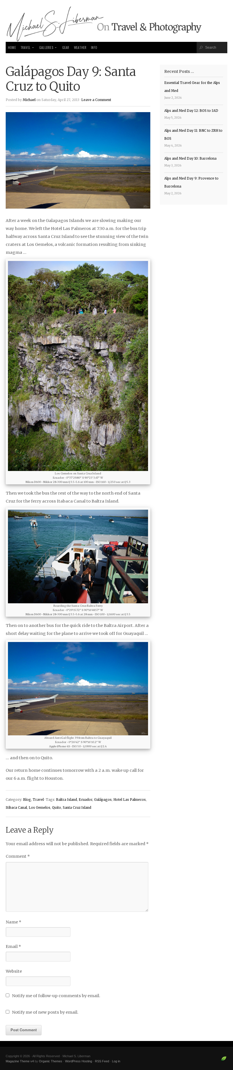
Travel (25, 47)
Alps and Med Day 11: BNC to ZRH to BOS (193, 135)
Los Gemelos (39, 808)
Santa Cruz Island (77, 808)
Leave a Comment (96, 100)
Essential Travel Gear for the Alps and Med (192, 87)
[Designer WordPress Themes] (223, 1061)
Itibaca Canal (16, 808)
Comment (18, 856)
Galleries (46, 47)
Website (14, 971)
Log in (116, 1061)
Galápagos (103, 800)
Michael (29, 100)
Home (12, 47)
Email (13, 946)
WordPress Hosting (78, 1061)
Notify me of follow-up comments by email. (56, 995)
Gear (65, 47)
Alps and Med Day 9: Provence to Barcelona (191, 182)
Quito (56, 808)
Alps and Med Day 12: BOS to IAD (191, 111)
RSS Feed (102, 1061)
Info (94, 47)
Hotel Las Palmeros (129, 800)
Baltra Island (66, 800)
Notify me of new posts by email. (45, 1012)
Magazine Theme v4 (20, 1061)
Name (13, 922)
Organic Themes (50, 1061)
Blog (27, 800)
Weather (80, 47)
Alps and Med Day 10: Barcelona (190, 158)
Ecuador (85, 800)
